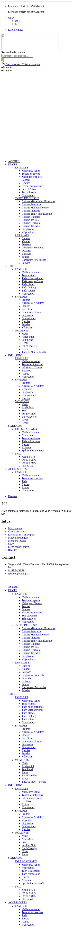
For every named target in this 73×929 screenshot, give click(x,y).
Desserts (26, 250)
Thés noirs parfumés (32, 278)
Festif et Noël (29, 413)
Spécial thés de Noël (33, 450)
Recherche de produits (13, 52)
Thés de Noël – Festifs (34, 352)
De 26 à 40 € (29, 462)
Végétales (27, 327)
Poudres (26, 179)
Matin (25, 333)
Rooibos (26, 370)
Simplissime (28, 229)
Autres (25, 373)
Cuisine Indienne (31, 210)
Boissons (26, 253)
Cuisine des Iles (30, 219)
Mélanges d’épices (32, 176)
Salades (26, 262)
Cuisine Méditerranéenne (35, 207)
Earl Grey (27, 309)
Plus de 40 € (28, 465)
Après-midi (28, 336)
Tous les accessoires (32, 478)
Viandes (26, 241)
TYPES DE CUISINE (27, 198)
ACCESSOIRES (17, 468)
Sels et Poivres (29, 189)
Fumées (26, 324)
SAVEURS (21, 296)
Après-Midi (28, 407)
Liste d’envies (15, 29)
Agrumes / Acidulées (33, 302)
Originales (27, 315)
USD (11, 17)
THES (11, 266)
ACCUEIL (14, 161)
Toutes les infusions (32, 364)
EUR (18, 23)
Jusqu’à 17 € (28, 456)
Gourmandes (28, 318)
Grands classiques (31, 312)
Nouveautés (28, 195)
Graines (26, 182)
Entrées (26, 238)
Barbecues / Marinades (34, 259)
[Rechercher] (2, 59)
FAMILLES (21, 167)
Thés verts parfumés (32, 281)
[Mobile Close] (3, 581)
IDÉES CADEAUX (26, 429)
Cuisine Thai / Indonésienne (37, 213)
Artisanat (26, 447)
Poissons (26, 244)
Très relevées (29, 192)
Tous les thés (28, 275)
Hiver (25, 349)
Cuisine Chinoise (31, 216)
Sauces (25, 256)
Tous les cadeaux (31, 438)
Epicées (26, 321)
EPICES (12, 164)
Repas (25, 342)
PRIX (18, 453)
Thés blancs (28, 284)
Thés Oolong (29, 287)
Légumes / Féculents (33, 247)
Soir (24, 410)
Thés (24, 481)
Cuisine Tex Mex (31, 226)
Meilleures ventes (31, 170)
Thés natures (28, 290)
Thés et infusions (31, 441)
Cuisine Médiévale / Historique (38, 201)
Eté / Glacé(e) (29, 345)
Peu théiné (27, 339)
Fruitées (26, 299)
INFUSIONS (15, 355)
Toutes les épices (31, 173)
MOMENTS (22, 330)
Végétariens (28, 232)
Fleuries (26, 305)
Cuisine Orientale (31, 222)
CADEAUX (15, 425)
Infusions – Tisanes (32, 367)
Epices (25, 444)
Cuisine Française (31, 204)
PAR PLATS (22, 235)
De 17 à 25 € (29, 459)
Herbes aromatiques (32, 186)
